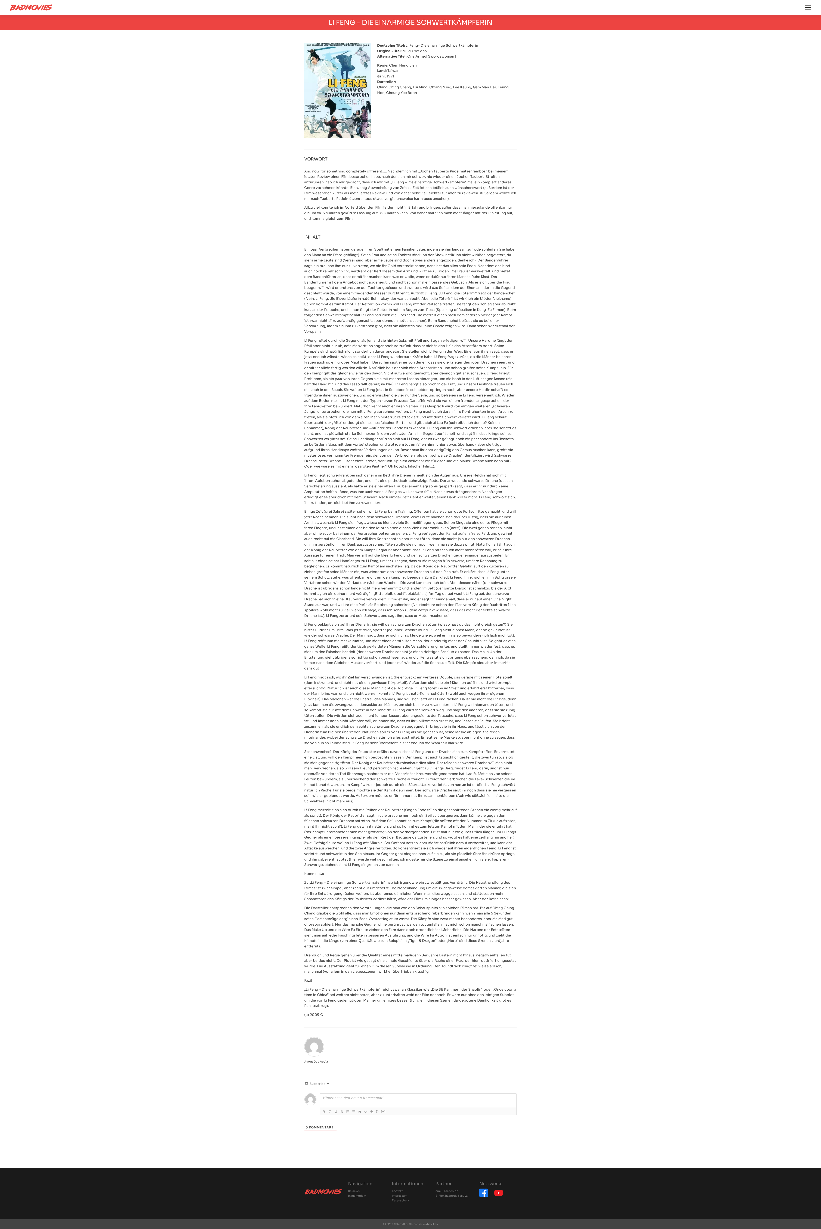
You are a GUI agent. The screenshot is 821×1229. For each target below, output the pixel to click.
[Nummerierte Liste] (348, 1111)
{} (377, 1111)
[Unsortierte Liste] (354, 1111)
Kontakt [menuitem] (397, 1191)
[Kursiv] (330, 1111)
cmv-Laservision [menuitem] (447, 1191)
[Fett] (324, 1111)
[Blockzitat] (360, 1111)
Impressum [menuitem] (399, 1196)
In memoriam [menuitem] (357, 1196)
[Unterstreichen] (336, 1111)
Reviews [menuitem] (354, 1191)
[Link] (372, 1111)
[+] (383, 1111)
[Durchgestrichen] (342, 1111)
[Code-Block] (366, 1111)
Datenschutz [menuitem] (400, 1200)
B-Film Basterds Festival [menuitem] (452, 1196)
